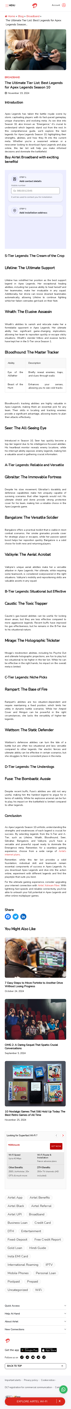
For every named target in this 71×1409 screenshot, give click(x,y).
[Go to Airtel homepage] (34, 5)
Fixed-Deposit (17, 1239)
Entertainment (31, 1231)
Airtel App (15, 1197)
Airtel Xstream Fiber (49, 885)
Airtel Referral (41, 1206)
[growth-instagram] (44, 1357)
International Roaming (23, 1265)
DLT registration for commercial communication (28, 1387)
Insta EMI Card (18, 1256)
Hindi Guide (37, 1248)
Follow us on (11, 1357)
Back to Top (14, 1366)
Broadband (32, 16)
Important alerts (13, 1380)
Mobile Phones (18, 1273)
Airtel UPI (15, 1214)
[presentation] (56, 1135)
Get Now (56, 1146)
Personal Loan (46, 1273)
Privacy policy (31, 1380)
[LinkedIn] (23, 917)
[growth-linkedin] (27, 1357)
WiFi (38, 1290)
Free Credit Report (47, 1239)
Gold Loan (15, 1248)
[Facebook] (8, 917)
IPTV (49, 1265)
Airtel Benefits (40, 1197)
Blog (21, 16)
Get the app (12, 1350)
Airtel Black (16, 1206)
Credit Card (43, 1223)
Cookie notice (47, 1380)
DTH (11, 1231)
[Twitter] (16, 917)
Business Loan (17, 1223)
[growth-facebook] (22, 1357)
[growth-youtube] (33, 1357)
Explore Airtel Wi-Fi (32, 1401)
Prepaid (32, 1281)
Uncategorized (18, 1290)
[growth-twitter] (38, 1357)
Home (11, 16)
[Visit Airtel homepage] (7, 1342)
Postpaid (14, 1281)
